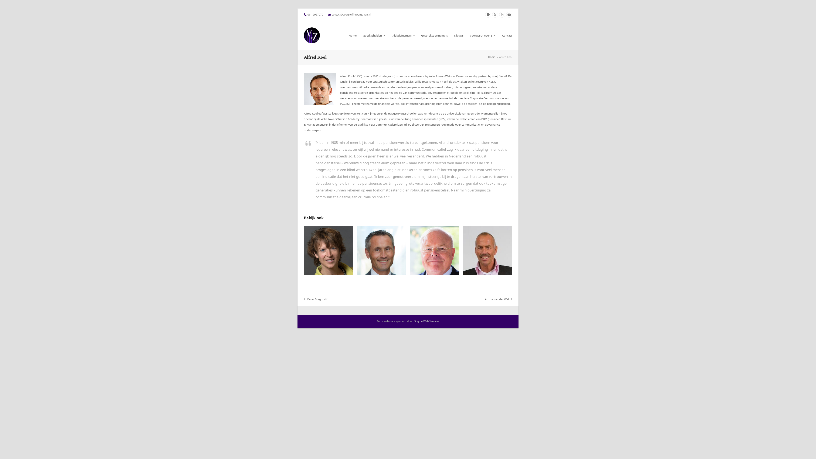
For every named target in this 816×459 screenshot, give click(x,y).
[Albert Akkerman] (487, 250)
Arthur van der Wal (497, 299)
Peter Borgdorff (315, 299)
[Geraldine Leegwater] (328, 250)
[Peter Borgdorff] (434, 250)
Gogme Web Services (426, 321)
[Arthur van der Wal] (381, 250)
